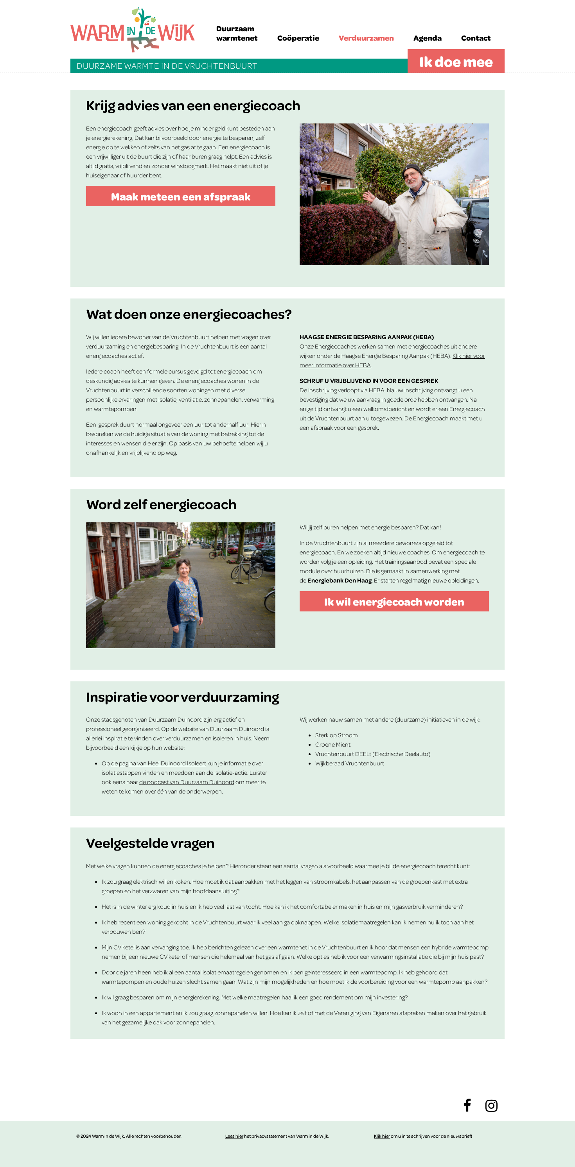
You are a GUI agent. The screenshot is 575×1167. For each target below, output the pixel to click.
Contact (476, 37)
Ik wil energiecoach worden (394, 601)
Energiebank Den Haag (339, 580)
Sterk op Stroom (336, 735)
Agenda (427, 37)
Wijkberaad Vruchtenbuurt (349, 763)
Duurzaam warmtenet (237, 32)
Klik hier (382, 1136)
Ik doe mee (456, 61)
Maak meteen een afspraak (181, 196)
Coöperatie (298, 37)
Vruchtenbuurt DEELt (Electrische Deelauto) (373, 754)
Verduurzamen (366, 37)
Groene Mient (332, 744)
